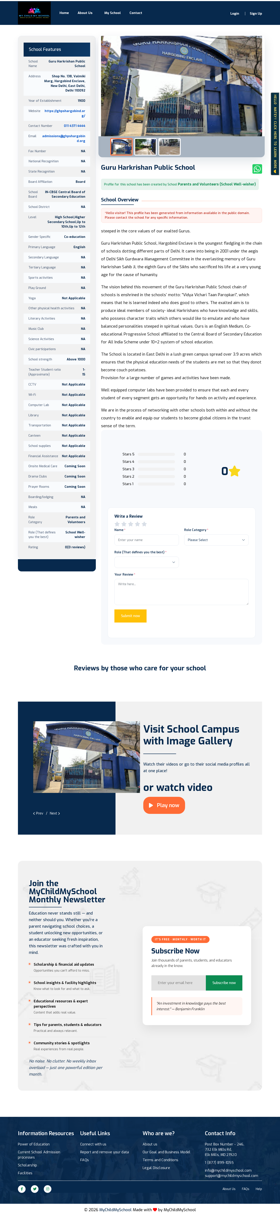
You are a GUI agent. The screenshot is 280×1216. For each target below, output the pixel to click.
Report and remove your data (104, 1152)
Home (64, 13)
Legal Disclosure (156, 1168)
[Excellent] (137, 524)
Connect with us (93, 1144)
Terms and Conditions (160, 1160)
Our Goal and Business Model (167, 1152)
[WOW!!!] (144, 524)
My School (112, 13)
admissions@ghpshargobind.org (63, 138)
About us (150, 1144)
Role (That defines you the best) (139, 552)
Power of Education (34, 1144)
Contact (136, 13)
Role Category (195, 530)
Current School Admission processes (39, 1155)
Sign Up (256, 13)
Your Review (123, 574)
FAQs (84, 1160)
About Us (85, 13)
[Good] (130, 524)
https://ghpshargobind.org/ (65, 113)
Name (118, 530)
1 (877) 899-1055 (219, 1162)
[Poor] (117, 524)
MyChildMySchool (180, 1210)
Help (259, 1189)
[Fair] (124, 524)
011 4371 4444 (74, 126)
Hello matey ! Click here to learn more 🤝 (275, 134)
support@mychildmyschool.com (231, 1175)
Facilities (25, 1173)
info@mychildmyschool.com (228, 1170)
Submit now (130, 616)
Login (234, 13)
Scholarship (27, 1165)
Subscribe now (224, 983)
